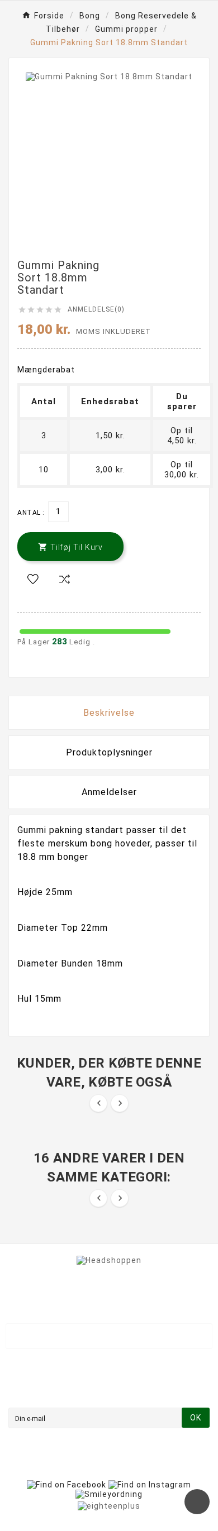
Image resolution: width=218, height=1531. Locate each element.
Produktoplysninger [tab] (109, 752)
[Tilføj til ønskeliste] (33, 579)
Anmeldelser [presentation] (109, 792)
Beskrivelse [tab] (109, 712)
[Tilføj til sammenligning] (64, 579)
